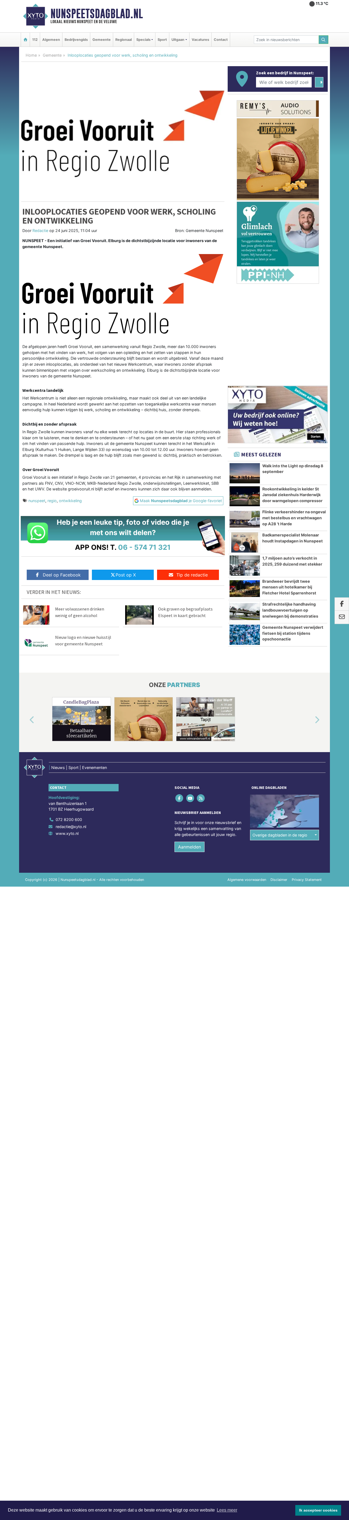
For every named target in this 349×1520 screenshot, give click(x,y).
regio (52, 500)
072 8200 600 (69, 819)
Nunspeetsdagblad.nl (96, 14)
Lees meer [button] (227, 1510)
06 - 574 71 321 (144, 547)
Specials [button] (143, 40)
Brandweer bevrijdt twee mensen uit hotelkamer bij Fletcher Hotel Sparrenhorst (289, 587)
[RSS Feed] (201, 798)
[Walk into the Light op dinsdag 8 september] (244, 473)
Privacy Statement (307, 880)
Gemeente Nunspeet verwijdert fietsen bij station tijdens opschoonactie (292, 633)
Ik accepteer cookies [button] (318, 1510)
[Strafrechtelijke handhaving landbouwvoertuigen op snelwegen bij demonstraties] (244, 611)
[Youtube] (190, 798)
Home (31, 55)
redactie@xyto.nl (71, 826)
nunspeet (36, 500)
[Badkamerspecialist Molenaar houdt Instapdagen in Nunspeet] (244, 542)
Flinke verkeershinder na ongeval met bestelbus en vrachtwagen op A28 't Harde (294, 517)
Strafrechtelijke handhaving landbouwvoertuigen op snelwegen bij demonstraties (290, 610)
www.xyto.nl (67, 833)
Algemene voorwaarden (246, 880)
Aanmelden (189, 847)
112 (35, 40)
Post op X (126, 575)
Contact (221, 40)
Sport (162, 40)
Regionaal (123, 40)
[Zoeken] (324, 39)
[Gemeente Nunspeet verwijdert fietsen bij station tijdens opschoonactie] (244, 634)
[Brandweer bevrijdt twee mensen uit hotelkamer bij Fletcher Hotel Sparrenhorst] (244, 588)
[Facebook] (179, 798)
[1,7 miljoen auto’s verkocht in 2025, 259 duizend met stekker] (244, 565)
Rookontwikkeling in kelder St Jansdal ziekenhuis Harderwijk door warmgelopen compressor (292, 495)
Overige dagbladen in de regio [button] (279, 835)
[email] (342, 617)
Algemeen (51, 40)
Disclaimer (278, 880)
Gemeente (101, 40)
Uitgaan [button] (178, 40)
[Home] (25, 40)
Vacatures (200, 40)
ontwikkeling (70, 500)
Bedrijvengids (76, 40)
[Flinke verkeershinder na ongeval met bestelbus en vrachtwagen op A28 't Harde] (244, 519)
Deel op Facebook (62, 575)
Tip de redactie (192, 575)
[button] (25, 720)
